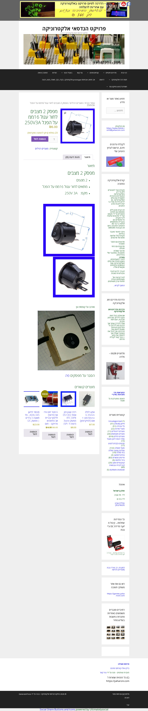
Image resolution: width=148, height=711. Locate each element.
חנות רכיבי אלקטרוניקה (119, 79)
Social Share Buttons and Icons (57, 709)
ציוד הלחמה (120, 460)
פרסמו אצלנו (123, 664)
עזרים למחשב (119, 455)
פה (67, 375)
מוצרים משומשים (118, 433)
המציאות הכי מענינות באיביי (118, 393)
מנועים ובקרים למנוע (116, 443)
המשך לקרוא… (119, 285)
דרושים (102, 79)
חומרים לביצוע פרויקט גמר (118, 86)
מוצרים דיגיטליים (118, 431)
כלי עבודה (121, 426)
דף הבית (124, 73)
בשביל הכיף (68, 73)
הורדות (54, 73)
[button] (65, 113)
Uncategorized (115, 421)
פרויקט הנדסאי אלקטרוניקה (74, 28)
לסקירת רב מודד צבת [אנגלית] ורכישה (116, 568)
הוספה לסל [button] (88, 433)
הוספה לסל (40, 139)
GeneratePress (25, 694)
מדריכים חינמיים (111, 73)
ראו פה (127, 698)
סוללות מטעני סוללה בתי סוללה (116, 451)
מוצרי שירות (120, 428)
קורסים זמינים (94, 73)
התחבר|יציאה (43, 73)
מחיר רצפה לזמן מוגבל (116, 439)
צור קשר (80, 73)
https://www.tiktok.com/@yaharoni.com (115, 129)
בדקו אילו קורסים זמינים (119, 668)
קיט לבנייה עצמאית (117, 465)
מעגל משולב (120, 448)
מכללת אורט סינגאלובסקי (120, 504)
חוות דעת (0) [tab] (72, 157)
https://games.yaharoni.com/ (116, 594)
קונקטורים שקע (118, 462)
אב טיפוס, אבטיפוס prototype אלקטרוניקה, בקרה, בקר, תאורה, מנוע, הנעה (68, 79)
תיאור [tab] (87, 157)
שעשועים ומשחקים (117, 469)
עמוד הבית (90, 103)
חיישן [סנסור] (119, 423)
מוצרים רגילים (76, 103)
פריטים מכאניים (119, 457)
